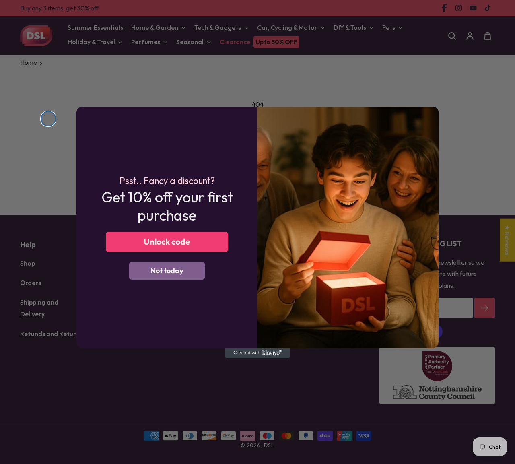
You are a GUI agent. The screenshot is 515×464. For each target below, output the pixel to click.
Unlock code (167, 241)
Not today (166, 270)
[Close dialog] (48, 118)
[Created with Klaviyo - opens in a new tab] (257, 353)
